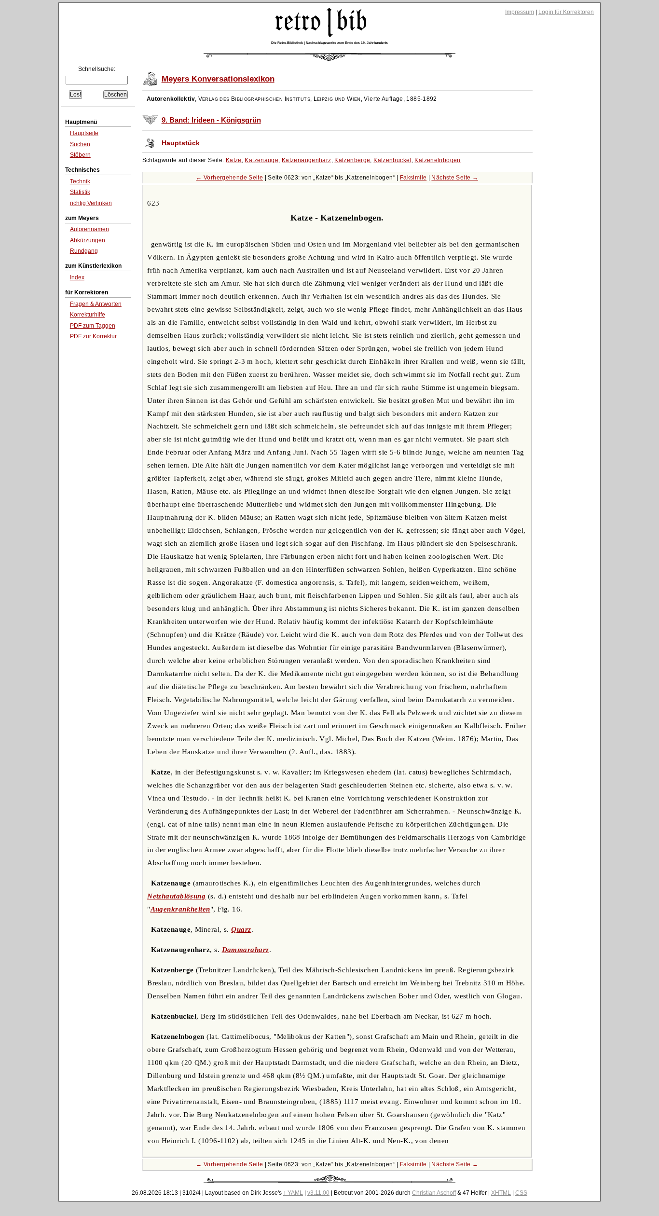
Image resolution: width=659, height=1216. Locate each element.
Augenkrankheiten (180, 909)
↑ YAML (293, 1192)
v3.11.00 (318, 1192)
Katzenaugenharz (306, 160)
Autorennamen (89, 229)
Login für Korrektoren (566, 12)
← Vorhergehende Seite (229, 177)
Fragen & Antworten (96, 304)
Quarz (241, 929)
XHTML (501, 1192)
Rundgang (84, 251)
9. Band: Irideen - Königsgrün (211, 120)
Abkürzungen (87, 240)
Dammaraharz (245, 949)
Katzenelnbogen (437, 160)
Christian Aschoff (434, 1192)
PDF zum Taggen (92, 325)
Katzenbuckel (392, 160)
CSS (521, 1192)
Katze (234, 160)
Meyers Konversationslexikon (218, 78)
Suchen (80, 144)
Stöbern (80, 155)
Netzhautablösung (176, 896)
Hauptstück (181, 143)
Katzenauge (261, 160)
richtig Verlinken (91, 203)
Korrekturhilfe (87, 314)
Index (77, 277)
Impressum (519, 12)
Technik (80, 181)
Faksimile (413, 177)
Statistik (80, 192)
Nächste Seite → (454, 177)
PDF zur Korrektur (93, 336)
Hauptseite (84, 133)
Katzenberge (352, 160)
